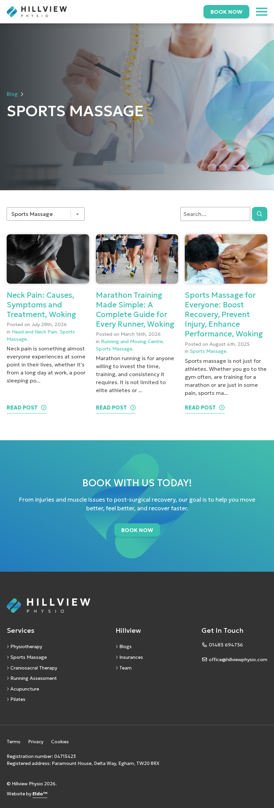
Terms (13, 742)
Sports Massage (114, 349)
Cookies (60, 742)
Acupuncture (24, 689)
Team (125, 668)
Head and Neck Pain (34, 332)
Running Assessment (33, 678)
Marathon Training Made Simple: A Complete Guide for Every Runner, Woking (135, 309)
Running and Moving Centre (132, 341)
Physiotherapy (26, 646)
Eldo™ (39, 794)
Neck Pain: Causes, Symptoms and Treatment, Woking (41, 304)
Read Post (22, 407)
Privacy (35, 742)
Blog (12, 93)
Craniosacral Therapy (33, 668)
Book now (226, 11)
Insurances (131, 657)
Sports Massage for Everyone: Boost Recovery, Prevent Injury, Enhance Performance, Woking (224, 314)
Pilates (17, 699)
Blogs (125, 646)
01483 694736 (226, 645)
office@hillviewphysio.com (238, 659)
